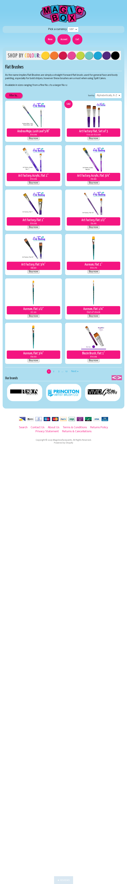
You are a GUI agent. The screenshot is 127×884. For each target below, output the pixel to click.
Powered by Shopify (63, 443)
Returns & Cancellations (77, 431)
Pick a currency (57, 29)
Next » (75, 371)
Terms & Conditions (75, 427)
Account (64, 39)
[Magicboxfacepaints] (63, 22)
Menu (50, 39)
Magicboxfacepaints (62, 440)
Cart (77, 39)
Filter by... (13, 95)
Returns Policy (99, 427)
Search (23, 427)
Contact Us (37, 427)
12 (66, 371)
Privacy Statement (47, 431)
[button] (63, 880)
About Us (53, 427)
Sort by (91, 96)
